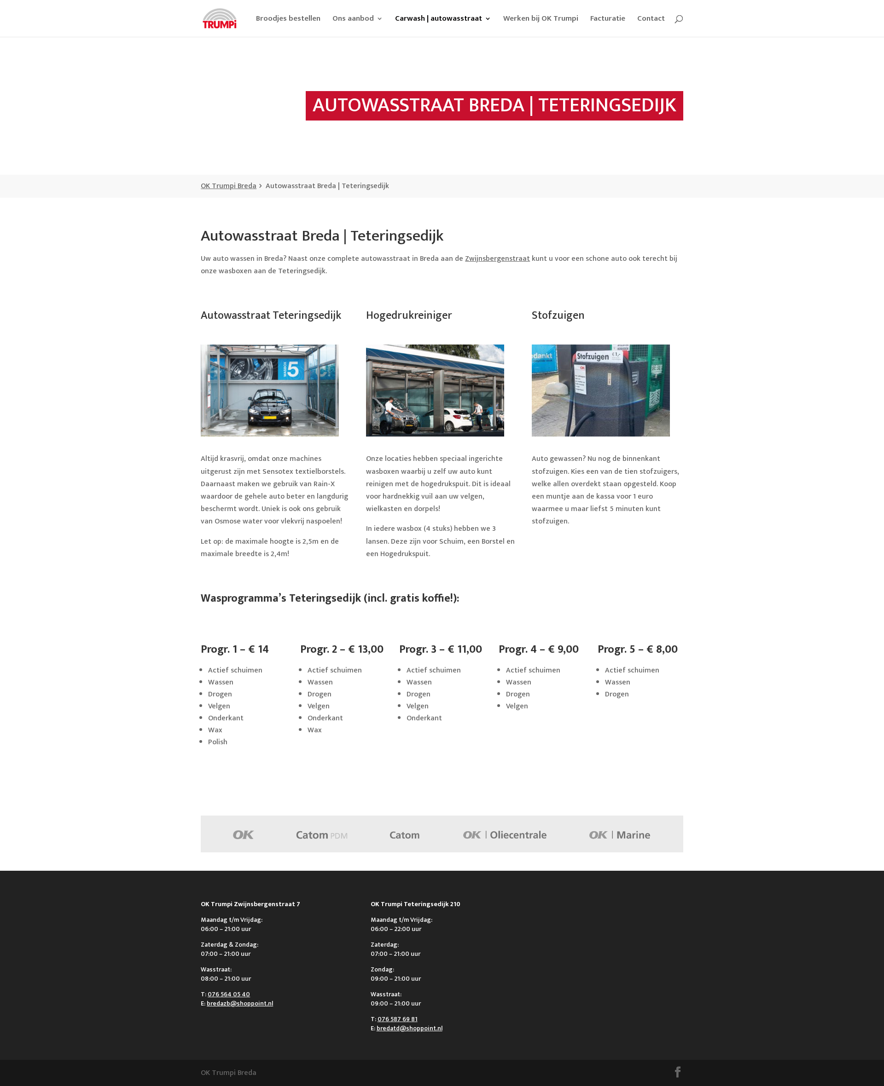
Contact (651, 20)
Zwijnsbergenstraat (497, 259)
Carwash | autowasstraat (438, 20)
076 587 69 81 (398, 1019)
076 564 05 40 (229, 994)
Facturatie (607, 20)
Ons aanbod (353, 20)
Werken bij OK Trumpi (540, 20)
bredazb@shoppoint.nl (240, 1003)
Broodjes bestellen (288, 20)
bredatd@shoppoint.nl (409, 1028)
